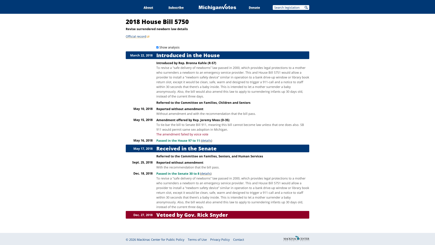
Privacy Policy (220, 240)
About (148, 7)
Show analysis (169, 47)
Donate (254, 7)
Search (306, 7)
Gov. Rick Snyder (206, 214)
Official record (136, 36)
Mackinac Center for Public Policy (160, 240)
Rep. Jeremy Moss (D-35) (211, 120)
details (206, 140)
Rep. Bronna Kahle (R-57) (197, 63)
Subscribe (176, 7)
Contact (238, 240)
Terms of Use (197, 240)
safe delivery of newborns (192, 68)
